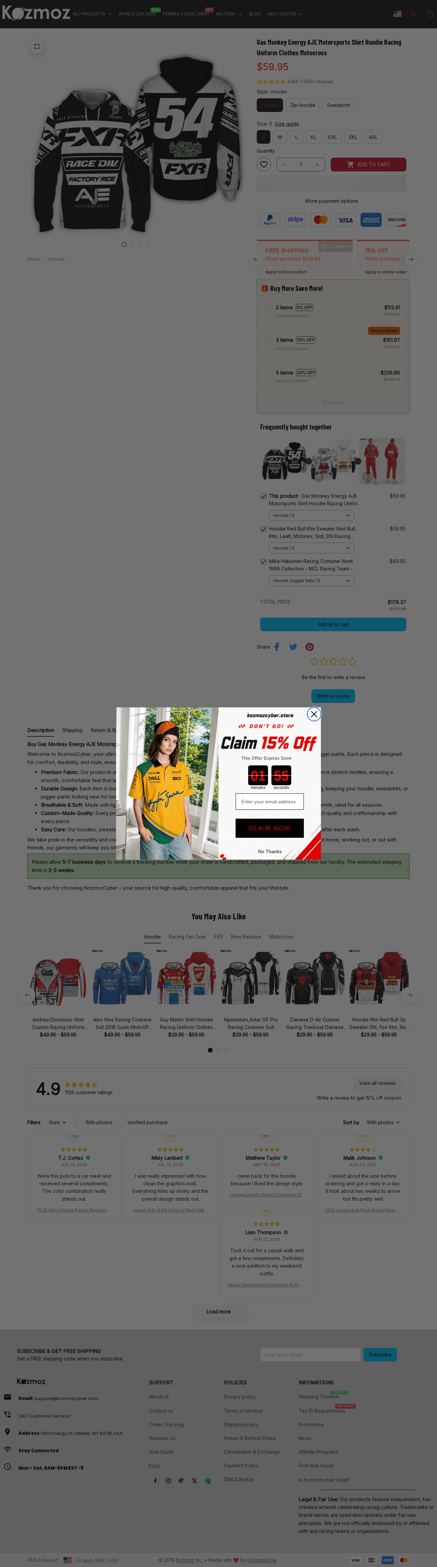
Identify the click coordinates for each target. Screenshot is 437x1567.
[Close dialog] (314, 714)
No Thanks (270, 851)
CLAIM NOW (270, 828)
